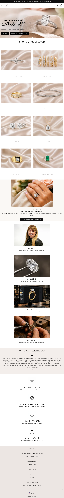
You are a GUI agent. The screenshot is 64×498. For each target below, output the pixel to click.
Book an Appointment (19, 33)
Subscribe (32, 448)
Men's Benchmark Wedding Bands (32, 485)
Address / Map (32, 464)
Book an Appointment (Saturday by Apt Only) (32, 453)
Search (32, 475)
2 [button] (31, 373)
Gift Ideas (32, 477)
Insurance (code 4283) (32, 456)
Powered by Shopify (32, 496)
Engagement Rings (32, 480)
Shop (5, 33)
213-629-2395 (32, 459)
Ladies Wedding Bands (32, 482)
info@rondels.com (32, 461)
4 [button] (34, 373)
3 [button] (32, 373)
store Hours (32, 469)
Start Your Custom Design (31, 219)
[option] (32, 1)
